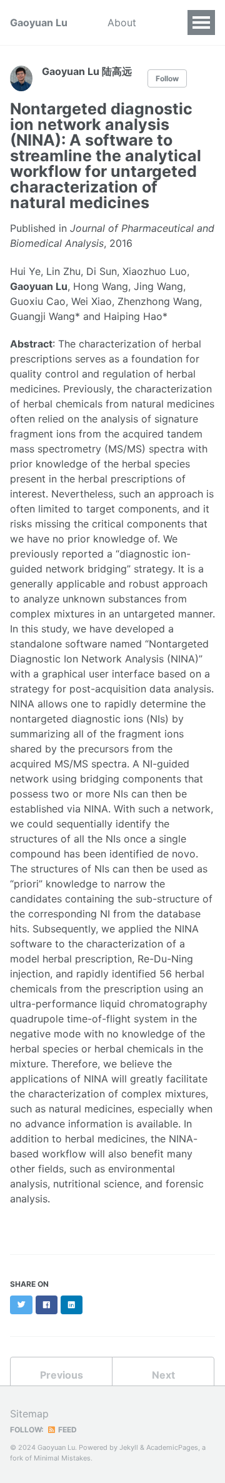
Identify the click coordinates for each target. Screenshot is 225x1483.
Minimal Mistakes (62, 1458)
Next (163, 1375)
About (122, 22)
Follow (167, 78)
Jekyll (128, 1447)
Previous (61, 1375)
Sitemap (29, 1413)
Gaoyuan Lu (39, 22)
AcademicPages (172, 1447)
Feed (66, 1429)
